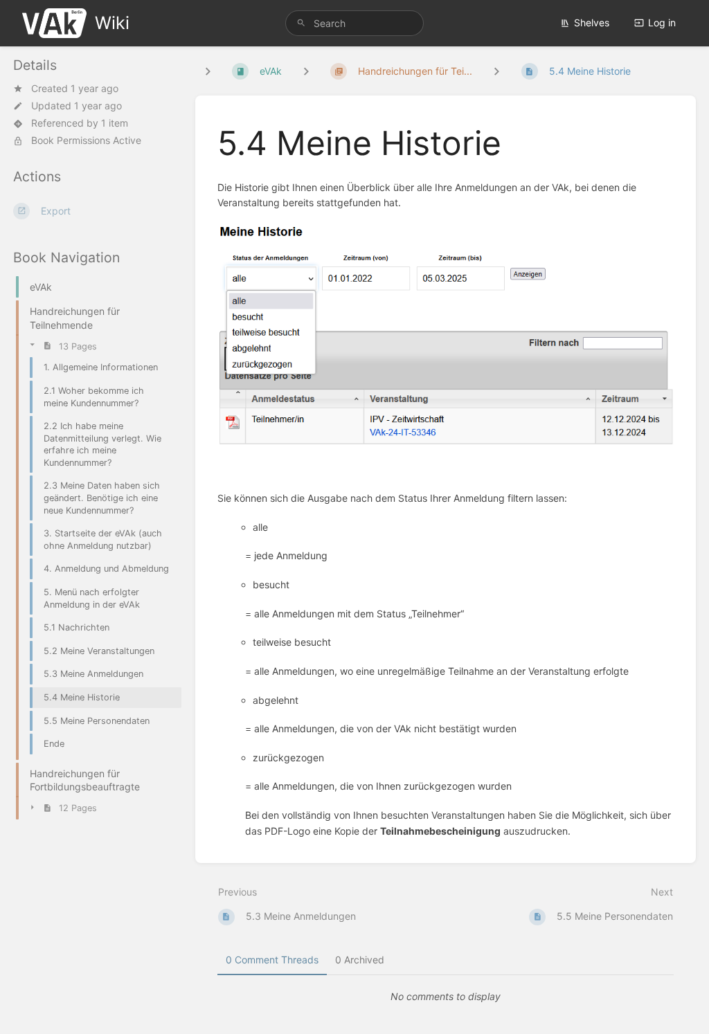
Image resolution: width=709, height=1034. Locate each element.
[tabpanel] (445, 996)
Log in (662, 22)
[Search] (301, 23)
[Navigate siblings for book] (207, 71)
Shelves (591, 22)
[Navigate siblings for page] (496, 71)
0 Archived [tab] (359, 959)
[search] (354, 23)
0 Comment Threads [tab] (272, 959)
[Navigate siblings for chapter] (306, 71)
